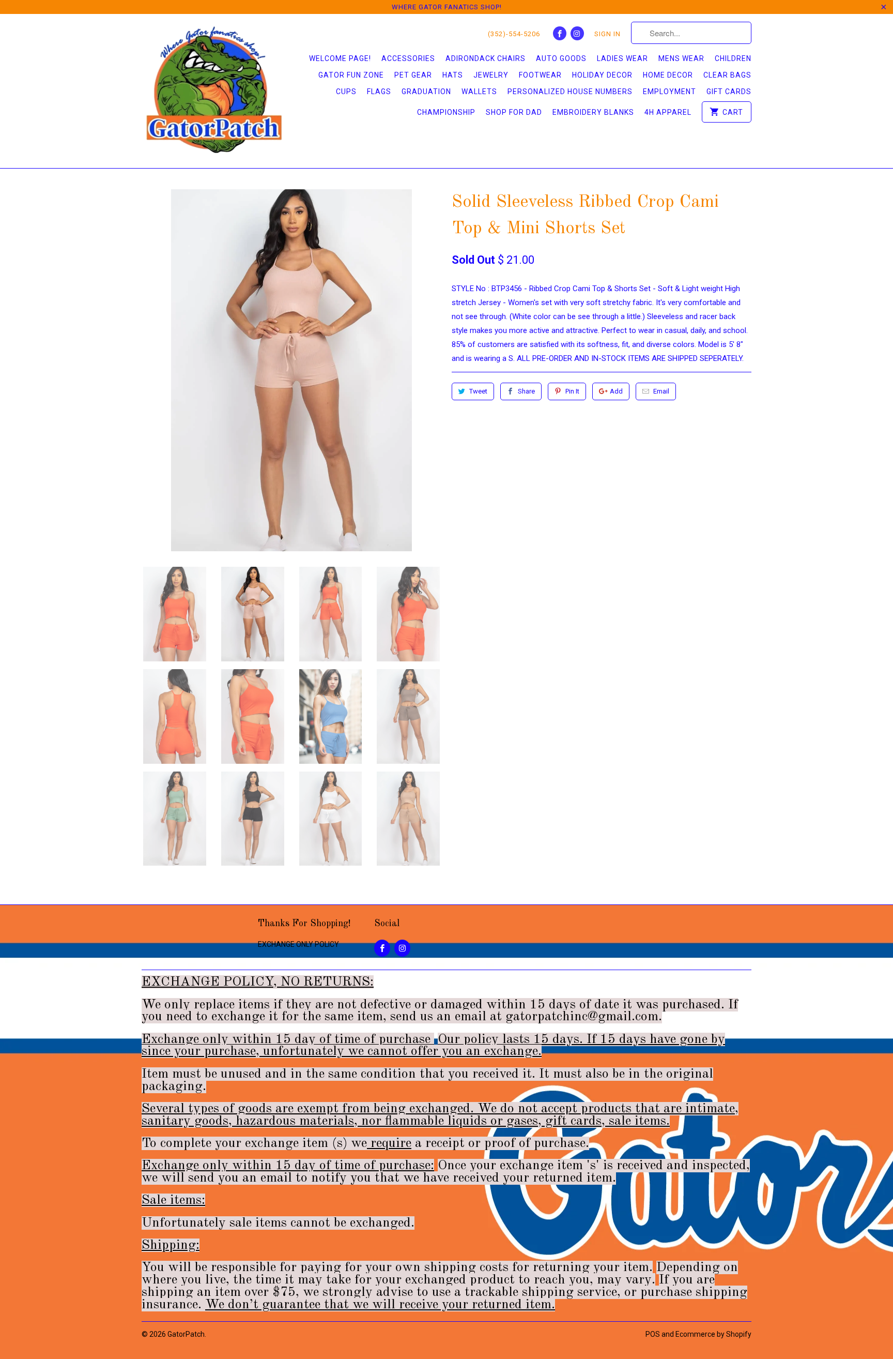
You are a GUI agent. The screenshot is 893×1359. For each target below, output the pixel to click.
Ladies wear (622, 58)
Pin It (572, 391)
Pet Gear (413, 75)
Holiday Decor (602, 75)
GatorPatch (186, 1334)
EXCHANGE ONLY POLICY (298, 944)
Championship (446, 112)
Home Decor (668, 75)
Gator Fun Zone (351, 75)
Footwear (540, 75)
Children (733, 58)
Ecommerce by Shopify (713, 1334)
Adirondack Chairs (485, 58)
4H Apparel (667, 112)
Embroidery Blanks (593, 112)
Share (526, 391)
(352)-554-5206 (514, 34)
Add (616, 391)
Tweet (478, 391)
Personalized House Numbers (570, 91)
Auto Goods (561, 58)
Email (661, 391)
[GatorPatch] (214, 91)
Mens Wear (681, 58)
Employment (669, 91)
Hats (452, 75)
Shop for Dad (514, 112)
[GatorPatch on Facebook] (559, 33)
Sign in (607, 34)
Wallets (479, 91)
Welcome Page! (340, 58)
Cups (346, 91)
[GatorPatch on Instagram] (577, 33)
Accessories (408, 58)
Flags (379, 91)
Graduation (426, 91)
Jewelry (491, 75)
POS (652, 1334)
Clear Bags (727, 75)
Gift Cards (728, 91)
